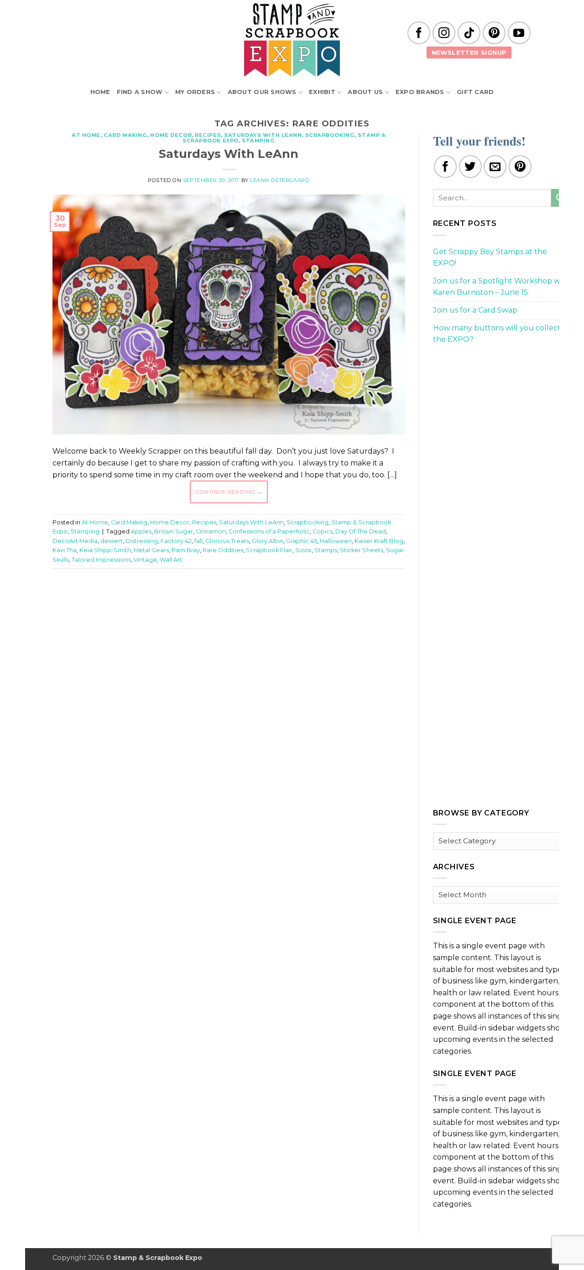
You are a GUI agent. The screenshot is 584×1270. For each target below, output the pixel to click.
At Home (86, 135)
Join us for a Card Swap (475, 310)
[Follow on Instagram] (444, 32)
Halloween (336, 541)
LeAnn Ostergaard (279, 180)
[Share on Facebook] (445, 166)
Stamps (325, 550)
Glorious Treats (227, 541)
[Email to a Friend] (495, 166)
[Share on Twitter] (470, 166)
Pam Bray (186, 550)
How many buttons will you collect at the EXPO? (501, 334)
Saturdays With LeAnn (263, 135)
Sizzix (303, 550)
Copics (323, 531)
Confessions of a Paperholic (269, 531)
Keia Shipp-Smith (105, 550)
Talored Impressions (101, 559)
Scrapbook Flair (269, 550)
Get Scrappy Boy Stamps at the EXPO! (490, 257)
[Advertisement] (229, 603)
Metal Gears (151, 550)
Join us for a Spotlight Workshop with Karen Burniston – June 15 (501, 287)
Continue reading (229, 491)
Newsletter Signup (469, 52)
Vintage (145, 559)
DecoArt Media (75, 541)
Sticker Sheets (361, 550)
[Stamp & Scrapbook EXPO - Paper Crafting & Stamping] (292, 40)
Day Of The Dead (360, 531)
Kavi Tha (64, 550)
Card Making (125, 135)
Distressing (141, 541)
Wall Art (171, 559)
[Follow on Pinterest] (494, 32)
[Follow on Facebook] (418, 32)
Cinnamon (211, 531)
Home (100, 92)
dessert (111, 541)
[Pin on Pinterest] (520, 166)
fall (198, 541)
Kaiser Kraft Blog (379, 541)
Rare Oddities (223, 550)
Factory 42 (176, 541)
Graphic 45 (301, 541)
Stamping (258, 140)
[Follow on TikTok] (469, 32)
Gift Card (475, 92)
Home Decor (171, 135)
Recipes (208, 135)
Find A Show (140, 92)
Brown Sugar (173, 531)
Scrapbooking (330, 135)
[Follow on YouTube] (519, 32)
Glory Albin (267, 541)
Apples (141, 531)
